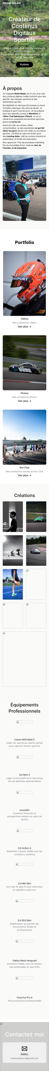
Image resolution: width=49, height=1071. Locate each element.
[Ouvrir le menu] (44, 3)
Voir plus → (24, 326)
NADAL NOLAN (12, 3)
